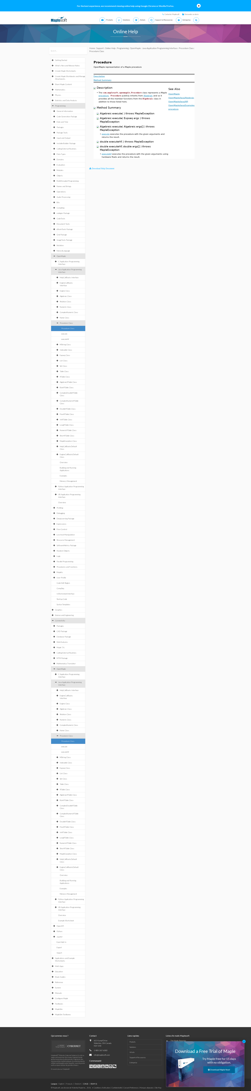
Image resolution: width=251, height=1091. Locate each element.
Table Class (64, 371)
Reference (59, 982)
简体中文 (93, 1084)
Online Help (110, 48)
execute (64, 334)
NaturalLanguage (63, 251)
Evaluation (61, 165)
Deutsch (78, 1084)
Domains (60, 159)
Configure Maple (61, 998)
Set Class (63, 366)
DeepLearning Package (65, 518)
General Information (65, 111)
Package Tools (62, 132)
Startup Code (62, 599)
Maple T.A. (61, 647)
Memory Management (68, 481)
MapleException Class (68, 441)
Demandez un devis (191, 14)
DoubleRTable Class (68, 409)
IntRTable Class (66, 419)
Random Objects (63, 551)
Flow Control (62, 529)
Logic (59, 556)
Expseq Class (65, 355)
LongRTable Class (67, 425)
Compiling (60, 208)
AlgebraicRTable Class (68, 382)
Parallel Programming (65, 561)
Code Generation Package (67, 116)
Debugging (61, 513)
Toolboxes (59, 1004)
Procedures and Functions (67, 567)
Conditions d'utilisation (101, 1088)
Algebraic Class (66, 296)
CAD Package (62, 631)
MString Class (65, 344)
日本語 (85, 1084)
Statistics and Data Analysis (66, 100)
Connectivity (60, 620)
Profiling (60, 508)
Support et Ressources (138, 1057)
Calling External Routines (66, 149)
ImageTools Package (64, 240)
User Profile (61, 577)
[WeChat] (114, 1066)
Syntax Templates (63, 604)
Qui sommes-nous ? (59, 1035)
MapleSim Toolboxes (63, 1014)
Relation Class (65, 301)
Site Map (158, 1088)
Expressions (61, 524)
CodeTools (61, 218)
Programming (60, 106)
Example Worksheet (66, 920)
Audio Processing (63, 197)
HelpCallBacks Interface (69, 277)
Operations (61, 192)
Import (59, 953)
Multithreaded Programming (68, 181)
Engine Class (65, 291)
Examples (63, 476)
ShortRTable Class (67, 436)
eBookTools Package (65, 229)
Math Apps (59, 966)
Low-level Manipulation (66, 535)
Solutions (133, 1047)
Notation (60, 245)
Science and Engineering (64, 615)
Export (59, 947)
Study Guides (60, 977)
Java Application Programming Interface (160, 48)
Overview (63, 462)
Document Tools (63, 224)
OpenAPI (60, 926)
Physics (58, 95)
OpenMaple (61, 256)
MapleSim (58, 1009)
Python (59, 931)
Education (59, 971)
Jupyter (60, 937)
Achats (132, 1052)
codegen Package (63, 213)
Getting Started (61, 60)
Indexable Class (66, 350)
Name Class (64, 318)
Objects (60, 175)
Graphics (58, 610)
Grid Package (62, 234)
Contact (93, 1035)
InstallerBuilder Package (66, 143)
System (58, 987)
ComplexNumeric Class (69, 312)
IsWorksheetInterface (65, 594)
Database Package (64, 637)
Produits (133, 1042)
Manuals (58, 993)
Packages (60, 127)
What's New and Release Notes (67, 65)
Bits (58, 202)
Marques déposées (147, 1088)
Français (69, 1084)
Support (100, 48)
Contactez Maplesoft (171, 14)
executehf (65, 339)
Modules (60, 170)
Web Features (62, 642)
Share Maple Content (63, 84)
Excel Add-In (61, 942)
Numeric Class (65, 307)
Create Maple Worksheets (65, 71)
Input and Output (63, 138)
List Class (63, 360)
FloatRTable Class (67, 414)
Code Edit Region (63, 583)
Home (92, 48)
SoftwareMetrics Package (66, 545)
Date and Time (62, 122)
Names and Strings (64, 186)
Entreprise (133, 1063)
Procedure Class (66, 323)
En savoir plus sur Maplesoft (60, 1069)
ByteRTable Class (66, 387)
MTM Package (62, 658)
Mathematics (60, 90)
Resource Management (66, 540)
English (61, 1084)
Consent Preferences (130, 1088)
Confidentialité (117, 1088)
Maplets (60, 572)
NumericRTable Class (68, 430)
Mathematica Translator (66, 663)
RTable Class (65, 377)
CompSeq (60, 588)
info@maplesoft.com (102, 1055)
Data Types (61, 154)
